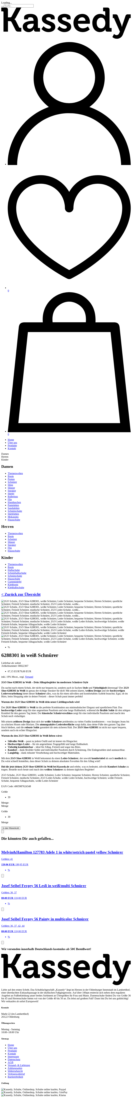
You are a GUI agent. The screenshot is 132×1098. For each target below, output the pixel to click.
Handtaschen (14, 502)
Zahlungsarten (15, 1068)
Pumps (11, 479)
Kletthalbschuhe (16, 587)
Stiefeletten (13, 514)
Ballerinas (13, 496)
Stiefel (11, 493)
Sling (10, 485)
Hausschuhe (14, 519)
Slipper (11, 487)
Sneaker (12, 490)
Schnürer (12, 482)
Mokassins (13, 516)
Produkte (12, 445)
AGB (10, 1062)
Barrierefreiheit (15, 1076)
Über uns (12, 442)
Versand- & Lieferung (19, 1065)
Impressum (13, 1056)
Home (11, 439)
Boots (11, 476)
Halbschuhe (14, 570)
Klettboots (13, 584)
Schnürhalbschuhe (17, 573)
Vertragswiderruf (16, 1074)
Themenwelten (15, 473)
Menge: (5, 802)
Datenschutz (14, 1059)
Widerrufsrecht (15, 1071)
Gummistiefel (14, 581)
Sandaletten (13, 508)
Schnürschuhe (15, 511)
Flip (10, 499)
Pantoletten (13, 505)
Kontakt (12, 448)
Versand (29, 676)
